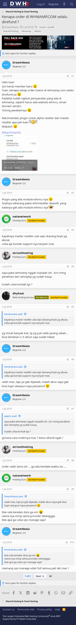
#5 (72, 306)
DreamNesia (11, 27)
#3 (72, 229)
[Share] (67, 76)
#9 (72, 489)
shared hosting (10, 31)
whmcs (38, 31)
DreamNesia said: (13, 496)
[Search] (71, 4)
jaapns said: (10, 416)
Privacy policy (44, 609)
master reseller (47, 27)
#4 (72, 266)
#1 (72, 76)
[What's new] (64, 4)
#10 (72, 542)
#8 (72, 460)
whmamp (26, 31)
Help (57, 609)
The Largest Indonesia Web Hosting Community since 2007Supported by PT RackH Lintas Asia (31, 617)
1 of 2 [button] (28, 576)
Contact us (8, 609)
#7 (72, 408)
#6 (72, 359)
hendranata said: (13, 314)
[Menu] (5, 4)
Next (39, 576)
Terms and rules (25, 609)
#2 (72, 192)
